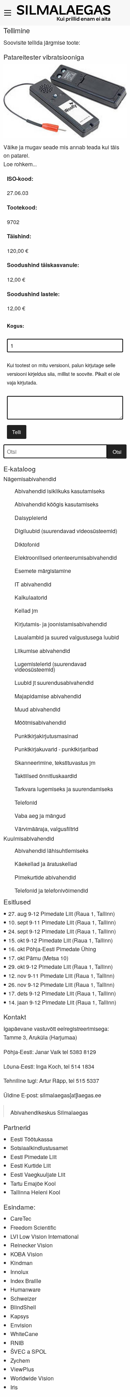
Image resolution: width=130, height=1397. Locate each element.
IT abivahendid (33, 584)
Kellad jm (26, 610)
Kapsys (19, 1316)
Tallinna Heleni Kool (35, 1192)
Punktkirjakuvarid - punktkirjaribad (56, 749)
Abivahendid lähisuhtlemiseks (51, 851)
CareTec (20, 1218)
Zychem (20, 1360)
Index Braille (25, 1281)
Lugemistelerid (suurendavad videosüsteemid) (50, 666)
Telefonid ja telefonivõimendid (51, 890)
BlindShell (23, 1307)
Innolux (19, 1272)
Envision (21, 1325)
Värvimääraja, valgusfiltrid (46, 829)
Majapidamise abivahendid (48, 696)
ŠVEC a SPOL (28, 1351)
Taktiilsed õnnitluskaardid (46, 776)
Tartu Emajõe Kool (33, 1183)
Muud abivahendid (37, 709)
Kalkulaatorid (31, 597)
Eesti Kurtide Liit (30, 1165)
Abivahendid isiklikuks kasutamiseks (60, 491)
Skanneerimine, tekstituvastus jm (55, 763)
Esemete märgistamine (43, 571)
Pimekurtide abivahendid (45, 877)
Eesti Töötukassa (31, 1139)
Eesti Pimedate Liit (33, 1157)
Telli (16, 431)
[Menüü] (7, 13)
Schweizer (23, 1298)
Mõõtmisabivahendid (40, 722)
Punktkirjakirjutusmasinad (46, 736)
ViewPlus (22, 1369)
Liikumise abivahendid (42, 651)
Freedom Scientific (33, 1227)
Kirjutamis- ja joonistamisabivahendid (61, 624)
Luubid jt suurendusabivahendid (54, 683)
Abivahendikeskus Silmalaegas (49, 1112)
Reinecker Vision (31, 1245)
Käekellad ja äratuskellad (46, 864)
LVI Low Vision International (44, 1236)
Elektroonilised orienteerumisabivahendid (66, 558)
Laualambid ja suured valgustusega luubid (67, 637)
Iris (14, 1387)
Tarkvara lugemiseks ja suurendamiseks (64, 789)
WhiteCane (24, 1334)
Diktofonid (27, 544)
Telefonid (26, 802)
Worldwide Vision (32, 1378)
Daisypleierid (31, 518)
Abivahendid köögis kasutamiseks (56, 504)
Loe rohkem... (20, 164)
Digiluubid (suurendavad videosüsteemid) (66, 531)
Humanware (25, 1289)
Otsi (117, 451)
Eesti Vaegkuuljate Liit (37, 1174)
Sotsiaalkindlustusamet (39, 1148)
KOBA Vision (26, 1254)
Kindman (21, 1263)
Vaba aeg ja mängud (40, 816)
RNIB (17, 1343)
